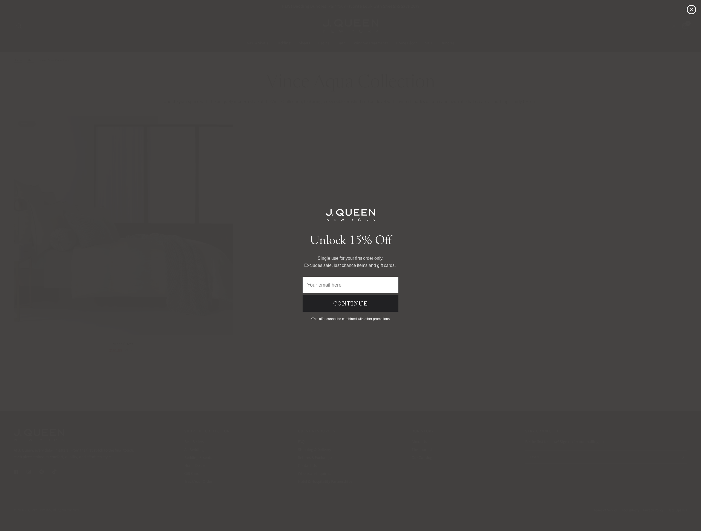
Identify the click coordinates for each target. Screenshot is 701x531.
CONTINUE (350, 303)
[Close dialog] (691, 9)
